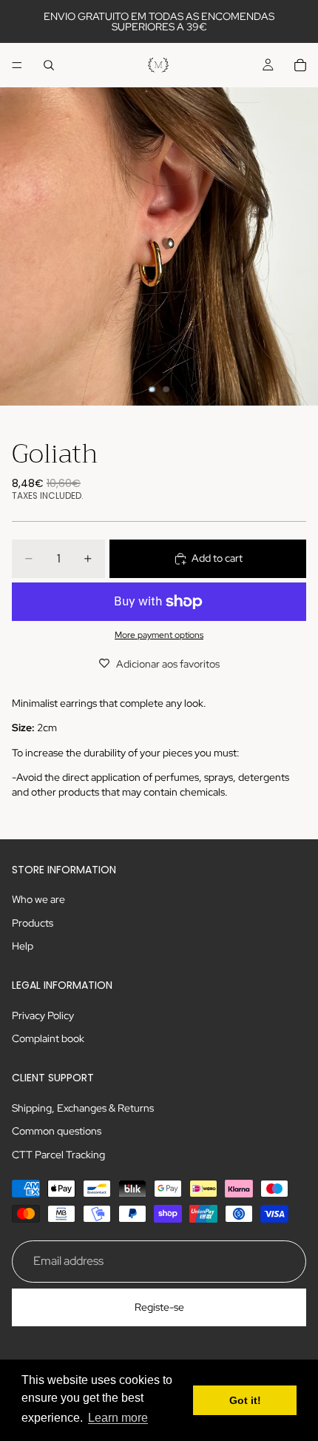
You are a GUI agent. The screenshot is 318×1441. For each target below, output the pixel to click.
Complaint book (48, 1038)
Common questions (56, 1131)
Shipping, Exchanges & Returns (83, 1108)
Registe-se (159, 1307)
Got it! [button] (245, 1400)
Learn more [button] (118, 1417)
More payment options (159, 635)
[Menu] (17, 65)
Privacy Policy (43, 1015)
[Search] (49, 65)
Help (22, 946)
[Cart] (300, 65)
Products (32, 923)
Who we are (38, 899)
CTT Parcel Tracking (58, 1154)
